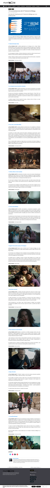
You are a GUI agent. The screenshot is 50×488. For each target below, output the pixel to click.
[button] (15, 6)
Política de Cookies (32, 479)
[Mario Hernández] (10, 458)
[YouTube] (17, 454)
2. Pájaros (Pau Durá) (12, 371)
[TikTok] (15, 454)
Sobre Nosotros (28, 6)
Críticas (9, 6)
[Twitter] (10, 454)
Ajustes (43, 486)
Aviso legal (31, 481)
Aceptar (34, 486)
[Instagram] (12, 454)
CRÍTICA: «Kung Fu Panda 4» (35, 467)
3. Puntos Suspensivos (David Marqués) (15, 329)
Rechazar (38, 486)
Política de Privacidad (33, 477)
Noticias (14, 6)
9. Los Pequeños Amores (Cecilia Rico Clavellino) (17, 86)
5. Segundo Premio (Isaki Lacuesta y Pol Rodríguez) (17, 245)
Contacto (33, 6)
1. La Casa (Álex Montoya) (12, 416)
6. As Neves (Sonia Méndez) (13, 206)
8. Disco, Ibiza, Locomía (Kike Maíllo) (14, 124)
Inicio (6, 6)
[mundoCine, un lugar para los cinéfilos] (4, 6)
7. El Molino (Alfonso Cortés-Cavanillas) (15, 171)
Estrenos (18, 6)
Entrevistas (23, 6)
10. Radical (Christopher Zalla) (13, 43)
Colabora (37, 6)
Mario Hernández (15, 12)
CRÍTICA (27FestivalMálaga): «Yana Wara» (15, 467)
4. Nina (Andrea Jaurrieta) (12, 289)
